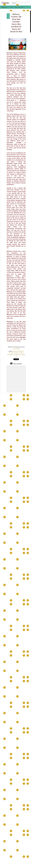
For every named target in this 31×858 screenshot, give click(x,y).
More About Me (19, 7)
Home (12, 7)
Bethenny (15, 351)
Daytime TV (17, 353)
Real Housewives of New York (15, 353)
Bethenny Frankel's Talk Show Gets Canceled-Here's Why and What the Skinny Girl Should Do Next (16, 23)
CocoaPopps (16, 348)
